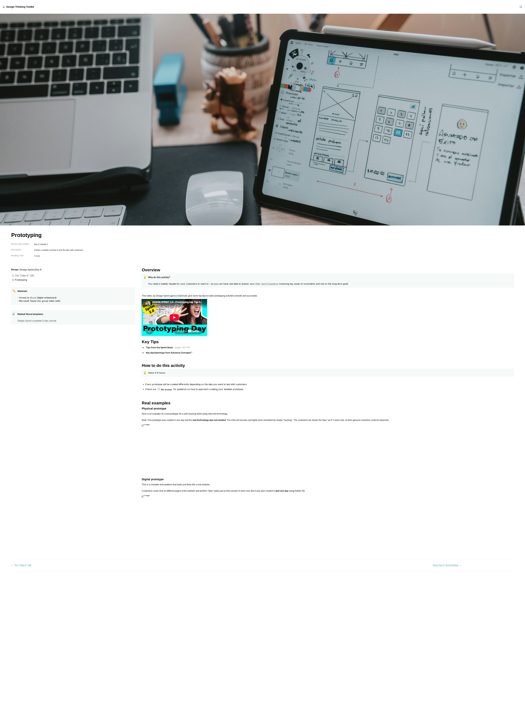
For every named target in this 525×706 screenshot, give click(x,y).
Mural (33, 297)
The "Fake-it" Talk (24, 275)
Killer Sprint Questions (266, 283)
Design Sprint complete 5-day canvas (37, 320)
